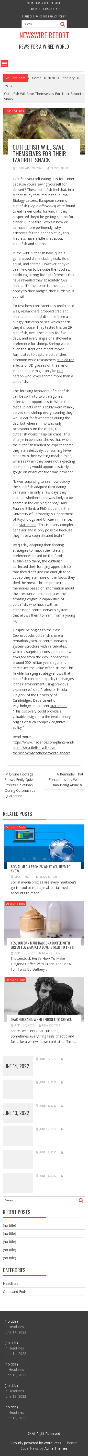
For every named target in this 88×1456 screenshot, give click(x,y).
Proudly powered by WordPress (36, 1443)
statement (27, 524)
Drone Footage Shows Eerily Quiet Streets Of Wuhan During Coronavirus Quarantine (20, 785)
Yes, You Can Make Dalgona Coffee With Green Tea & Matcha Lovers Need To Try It (43, 945)
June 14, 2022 (16, 1066)
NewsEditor (60, 168)
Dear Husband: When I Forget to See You (41, 1019)
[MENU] (4, 63)
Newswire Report (44, 35)
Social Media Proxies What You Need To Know (40, 868)
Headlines (34, 9)
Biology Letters (25, 200)
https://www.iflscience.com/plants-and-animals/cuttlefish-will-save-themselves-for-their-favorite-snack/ (43, 747)
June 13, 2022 (16, 1112)
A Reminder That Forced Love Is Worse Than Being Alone (66, 779)
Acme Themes (55, 1448)
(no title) (9, 1225)
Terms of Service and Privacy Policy (44, 16)
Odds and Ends (51, 9)
